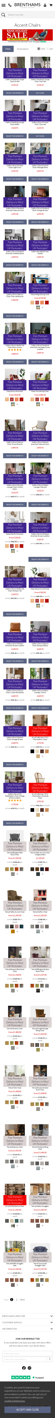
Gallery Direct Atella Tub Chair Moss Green (14, 346)
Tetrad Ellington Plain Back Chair (15, 854)
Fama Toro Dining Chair (40, 391)
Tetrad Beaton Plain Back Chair (14, 970)
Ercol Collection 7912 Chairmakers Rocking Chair (40, 796)
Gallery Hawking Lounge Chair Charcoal (40, 80)
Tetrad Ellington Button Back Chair (40, 970)
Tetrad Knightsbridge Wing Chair (40, 1029)
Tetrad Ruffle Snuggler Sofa (14, 1264)
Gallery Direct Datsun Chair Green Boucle (14, 443)
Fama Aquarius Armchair (40, 589)
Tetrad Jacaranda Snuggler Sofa (40, 1264)
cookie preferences (14, 1400)
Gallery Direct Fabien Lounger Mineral (40, 486)
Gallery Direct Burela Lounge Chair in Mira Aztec (15, 487)
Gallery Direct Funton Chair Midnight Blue (40, 166)
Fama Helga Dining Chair (40, 294)
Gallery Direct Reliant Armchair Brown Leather (14, 644)
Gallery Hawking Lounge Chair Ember (14, 123)
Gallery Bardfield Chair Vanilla (40, 252)
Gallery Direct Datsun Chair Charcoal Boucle (14, 295)
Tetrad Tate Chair (15, 1088)
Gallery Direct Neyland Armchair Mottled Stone (15, 252)
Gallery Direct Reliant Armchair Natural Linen (40, 443)
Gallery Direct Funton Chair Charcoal (40, 123)
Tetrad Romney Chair (15, 1147)
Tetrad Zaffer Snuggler (40, 1206)
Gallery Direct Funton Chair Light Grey (15, 166)
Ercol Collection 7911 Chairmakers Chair (40, 738)
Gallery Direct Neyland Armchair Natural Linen (15, 209)
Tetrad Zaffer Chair (40, 912)
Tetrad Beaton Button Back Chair (40, 1089)
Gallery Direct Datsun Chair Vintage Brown (14, 738)
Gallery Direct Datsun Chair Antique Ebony (40, 644)
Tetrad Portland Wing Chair (40, 1148)
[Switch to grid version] (39, 49)
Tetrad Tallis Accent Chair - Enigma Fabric (40, 854)
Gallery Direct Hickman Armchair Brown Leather (40, 535)
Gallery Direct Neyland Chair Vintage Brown (40, 209)
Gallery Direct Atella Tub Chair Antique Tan (14, 590)
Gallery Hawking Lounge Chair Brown (14, 80)
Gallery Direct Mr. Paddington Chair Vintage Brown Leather (15, 796)
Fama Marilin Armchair (14, 534)
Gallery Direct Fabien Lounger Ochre (40, 691)
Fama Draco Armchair (15, 391)
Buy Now (40, 93)
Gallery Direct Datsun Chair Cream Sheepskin (15, 691)
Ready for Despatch (14, 93)
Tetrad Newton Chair (15, 1028)
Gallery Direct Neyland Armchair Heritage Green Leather (40, 347)
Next (22, 1299)
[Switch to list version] (47, 49)
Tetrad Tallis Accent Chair (15, 912)
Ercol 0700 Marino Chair (15, 1206)
